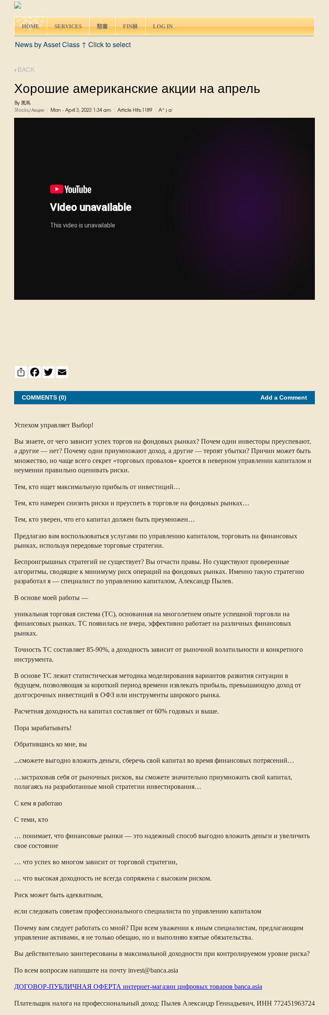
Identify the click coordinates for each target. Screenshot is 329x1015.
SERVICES (68, 26)
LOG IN (163, 26)
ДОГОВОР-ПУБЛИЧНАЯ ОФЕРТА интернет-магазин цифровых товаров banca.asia (138, 986)
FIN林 (130, 26)
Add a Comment (283, 397)
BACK (25, 69)
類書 (102, 26)
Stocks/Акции (29, 110)
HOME (30, 26)
